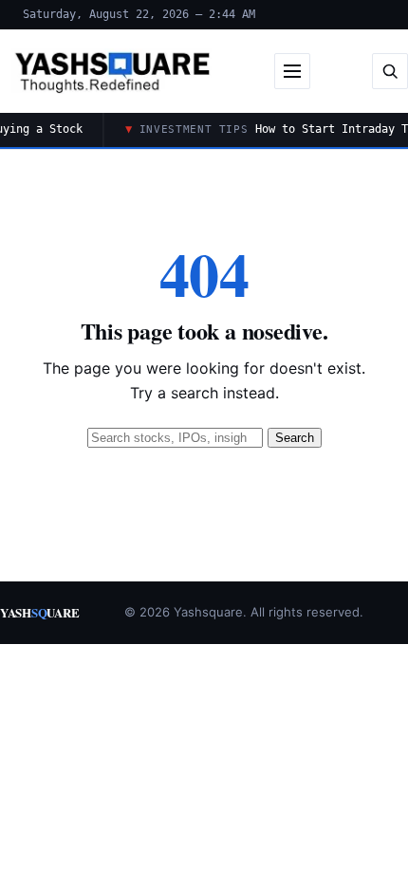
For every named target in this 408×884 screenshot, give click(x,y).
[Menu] (292, 71)
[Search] (390, 71)
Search (294, 438)
